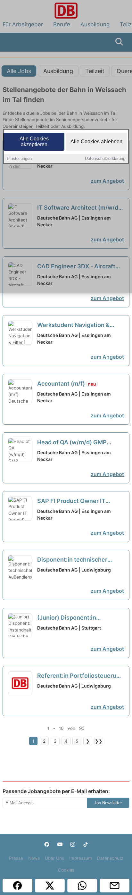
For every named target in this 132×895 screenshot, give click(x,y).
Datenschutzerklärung (105, 158)
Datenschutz (110, 858)
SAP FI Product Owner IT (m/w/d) (71, 501)
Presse (16, 858)
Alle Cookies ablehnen (96, 141)
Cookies (66, 870)
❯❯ (99, 741)
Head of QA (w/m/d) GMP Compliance (72, 443)
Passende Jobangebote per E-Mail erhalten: (56, 791)
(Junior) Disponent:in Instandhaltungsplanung (76, 618)
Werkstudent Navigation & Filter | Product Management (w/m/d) (76, 325)
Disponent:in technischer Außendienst (72, 560)
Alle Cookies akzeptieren (34, 141)
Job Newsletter (108, 802)
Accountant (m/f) (66, 383)
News (34, 858)
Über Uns (54, 858)
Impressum (80, 858)
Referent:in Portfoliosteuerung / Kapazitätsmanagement (80, 676)
